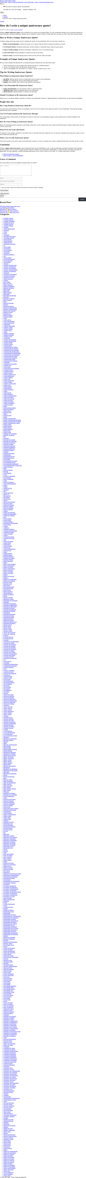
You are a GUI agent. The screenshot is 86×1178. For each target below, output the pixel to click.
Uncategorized (7, 1109)
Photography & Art (8, 846)
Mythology (6, 791)
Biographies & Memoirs (9, 295)
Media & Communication (10, 744)
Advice (5, 232)
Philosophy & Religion (9, 839)
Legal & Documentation (9, 673)
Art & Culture (7, 247)
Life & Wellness (7, 684)
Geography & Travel (8, 538)
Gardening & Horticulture (10, 531)
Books (5, 301)
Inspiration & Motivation (9, 606)
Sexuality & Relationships (10, 966)
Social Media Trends (8, 992)
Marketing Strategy (8, 740)
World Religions (7, 1148)
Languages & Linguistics (10, 658)
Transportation (7, 1096)
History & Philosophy (9, 568)
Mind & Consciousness (9, 766)
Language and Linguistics (10, 653)
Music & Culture (7, 779)
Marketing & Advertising (10, 738)
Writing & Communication (10, 1151)
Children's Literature (8, 333)
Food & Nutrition (8, 521)
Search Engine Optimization (10, 957)
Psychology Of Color (9, 896)
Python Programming (9, 904)
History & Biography (9, 565)
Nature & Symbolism (9, 804)
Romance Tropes (7, 943)
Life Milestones (7, 690)
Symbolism (6, 1046)
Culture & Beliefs (8, 394)
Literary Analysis (7, 707)
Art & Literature (7, 250)
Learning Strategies (8, 667)
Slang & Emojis (7, 971)
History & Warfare (8, 571)
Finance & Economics (9, 502)
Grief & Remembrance (9, 549)
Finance (5, 500)
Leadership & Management (10, 664)
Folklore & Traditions (9, 515)
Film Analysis (7, 496)
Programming (7, 880)
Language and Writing (9, 655)
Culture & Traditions (8, 403)
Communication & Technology (11, 354)
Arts (4, 256)
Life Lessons (6, 688)
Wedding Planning (8, 1121)
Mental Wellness (7, 751)
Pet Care (5, 831)
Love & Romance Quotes (10, 735)
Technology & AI (8, 1068)
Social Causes (7, 972)
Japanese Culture (7, 631)
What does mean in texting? (8, 209)
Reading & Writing (8, 910)
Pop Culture (6, 870)
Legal (4, 669)
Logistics (5, 729)
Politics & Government (9, 864)
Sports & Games (7, 1042)
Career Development (8, 321)
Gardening (6, 527)
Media (5, 743)
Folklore (5, 511)
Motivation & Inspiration (9, 773)
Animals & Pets (7, 242)
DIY (4, 436)
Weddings (6, 1122)
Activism (5, 227)
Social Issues (6, 981)
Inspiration (6, 602)
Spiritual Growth (7, 1010)
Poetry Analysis (7, 857)
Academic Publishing (9, 221)
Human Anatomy (8, 591)
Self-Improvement (8, 964)
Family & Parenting (8, 482)
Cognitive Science (8, 344)
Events (5, 474)
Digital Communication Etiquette (12, 420)
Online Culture (7, 816)
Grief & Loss (6, 547)
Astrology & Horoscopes (10, 265)
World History (7, 1145)
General (5, 17)
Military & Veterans (8, 758)
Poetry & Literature (8, 854)
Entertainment (7, 455)
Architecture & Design (9, 244)
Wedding (5, 1118)
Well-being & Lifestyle (9, 1125)
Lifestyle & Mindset (8, 697)
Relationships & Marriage (10, 927)
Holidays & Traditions (9, 581)
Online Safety (7, 817)
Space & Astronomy (8, 1005)
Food (4, 517)
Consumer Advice (8, 370)
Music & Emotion (8, 781)
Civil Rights (6, 338)
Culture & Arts (7, 392)
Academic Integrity (8, 219)
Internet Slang (7, 626)
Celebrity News (7, 330)
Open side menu (5, 193)
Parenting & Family (8, 822)
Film (4, 491)
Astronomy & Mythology (10, 274)
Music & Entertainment (9, 782)
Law (4, 659)
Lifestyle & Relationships (10, 700)
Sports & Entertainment (9, 1039)
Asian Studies (7, 262)
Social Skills (6, 998)
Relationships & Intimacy (10, 922)
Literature (5, 716)
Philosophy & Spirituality (10, 840)
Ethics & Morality (8, 470)
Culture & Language (8, 398)
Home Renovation (8, 588)
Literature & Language (9, 722)
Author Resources (8, 279)
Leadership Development (10, 666)
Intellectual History (8, 619)
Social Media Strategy (9, 989)
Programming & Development (11, 881)
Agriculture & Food (8, 238)
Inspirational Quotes (8, 615)
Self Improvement (8, 961)
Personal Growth (7, 829)
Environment (6, 459)
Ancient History (7, 239)
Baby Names (6, 282)
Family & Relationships (9, 483)
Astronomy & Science (9, 276)
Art (4, 245)
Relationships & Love (9, 925)
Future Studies (7, 524)
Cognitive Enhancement (9, 341)
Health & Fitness (7, 555)
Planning (5, 851)
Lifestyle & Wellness (8, 703)
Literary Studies (7, 713)
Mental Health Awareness (10, 749)
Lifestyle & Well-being (9, 702)
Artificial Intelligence (9, 254)
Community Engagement (10, 364)
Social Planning (7, 993)
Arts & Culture (7, 257)
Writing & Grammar (8, 1159)
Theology (5, 1093)
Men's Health (6, 746)
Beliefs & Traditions (8, 288)
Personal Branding (8, 825)
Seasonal (5, 958)
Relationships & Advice (9, 914)
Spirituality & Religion (9, 1030)
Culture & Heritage (8, 397)
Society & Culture (8, 1002)
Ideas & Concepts (8, 597)
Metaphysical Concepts (9, 755)
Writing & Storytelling (9, 1166)
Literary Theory (7, 714)
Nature (5, 798)
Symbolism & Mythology (10, 1059)
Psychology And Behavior (10, 895)
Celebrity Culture (8, 327)
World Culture (7, 1142)
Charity (5, 332)
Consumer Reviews (8, 371)
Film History (6, 497)
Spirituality (6, 1015)
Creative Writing (7, 382)
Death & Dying (7, 412)
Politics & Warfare (8, 869)
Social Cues (6, 977)
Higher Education (8, 561)
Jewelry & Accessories (9, 632)
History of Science (8, 573)
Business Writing (7, 317)
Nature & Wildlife (8, 805)
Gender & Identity (8, 534)
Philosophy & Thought (9, 843)
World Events (7, 1144)
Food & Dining (7, 518)
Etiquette (5, 471)
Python (5, 902)
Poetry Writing (7, 858)
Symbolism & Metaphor (9, 1056)
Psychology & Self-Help (9, 890)
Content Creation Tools (9, 374)
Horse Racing (7, 590)
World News (6, 1147)
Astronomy (6, 273)
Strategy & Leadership (9, 1043)
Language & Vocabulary (9, 649)
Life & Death (6, 679)
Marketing (6, 737)
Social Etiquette (7, 980)
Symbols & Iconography (9, 1062)
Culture (5, 391)
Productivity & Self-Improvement (12, 873)
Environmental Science (9, 462)
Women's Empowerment (9, 1136)
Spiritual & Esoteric (8, 1008)
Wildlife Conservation (9, 1130)
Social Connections (8, 975)
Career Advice (7, 320)
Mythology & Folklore (9, 793)
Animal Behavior (8, 241)
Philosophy (6, 834)
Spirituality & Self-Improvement (11, 1031)
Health (5, 552)
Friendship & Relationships (10, 523)
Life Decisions (7, 687)
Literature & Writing (8, 726)
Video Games (7, 1112)
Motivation (6, 772)
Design (5, 414)
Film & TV (6, 494)
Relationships (6, 913)
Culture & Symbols (8, 402)
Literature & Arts (7, 717)
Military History (7, 761)
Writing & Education (8, 1157)
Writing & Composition (9, 1153)
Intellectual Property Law (10, 622)
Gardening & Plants (8, 532)
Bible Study (6, 291)
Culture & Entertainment (9, 395)
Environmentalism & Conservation (12, 465)
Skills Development (8, 969)
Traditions (6, 1095)
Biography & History (9, 298)
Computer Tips (7, 365)
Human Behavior (8, 593)
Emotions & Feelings (9, 453)
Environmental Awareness (10, 461)
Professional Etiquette (9, 878)
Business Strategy (8, 315)
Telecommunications (8, 1090)
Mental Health (7, 747)
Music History (7, 787)
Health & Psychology (9, 558)
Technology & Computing (10, 1072)
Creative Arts (6, 379)
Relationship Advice (8, 911)
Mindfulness (6, 767)
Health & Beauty (7, 553)
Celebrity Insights (8, 329)
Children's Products (8, 335)
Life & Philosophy (8, 681)
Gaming (5, 526)
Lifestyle (5, 693)
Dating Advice (7, 411)
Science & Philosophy (9, 951)
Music (5, 778)
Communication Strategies (10, 361)
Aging (5, 233)
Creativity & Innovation (9, 383)
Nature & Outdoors (8, 801)
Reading (5, 908)
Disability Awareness (9, 435)
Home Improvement (8, 587)
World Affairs (7, 1140)
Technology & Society (9, 1084)
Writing (5, 1150)
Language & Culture (8, 643)
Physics (5, 849)
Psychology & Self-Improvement (12, 892)
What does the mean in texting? (9, 211)
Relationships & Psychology (10, 928)
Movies (5, 775)
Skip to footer (12, 0)
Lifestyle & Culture (8, 694)
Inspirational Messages (9, 614)
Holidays (5, 578)
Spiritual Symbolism (8, 1012)
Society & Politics (8, 1004)
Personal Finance (7, 828)
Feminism (6, 490)
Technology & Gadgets (9, 1077)
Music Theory (7, 790)
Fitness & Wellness (8, 508)
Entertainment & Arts (9, 456)
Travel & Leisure (7, 1107)
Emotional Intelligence (9, 447)
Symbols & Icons (8, 1063)
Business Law (7, 314)
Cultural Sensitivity (8, 389)
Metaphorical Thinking (9, 754)
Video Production (8, 1113)
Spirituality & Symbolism (10, 1033)
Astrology (6, 263)
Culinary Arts (6, 385)
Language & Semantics (9, 647)
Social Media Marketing (9, 986)
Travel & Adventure (8, 1103)
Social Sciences (7, 996)
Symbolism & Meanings (9, 1054)
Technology (6, 1066)
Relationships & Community (10, 917)
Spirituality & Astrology (9, 1016)
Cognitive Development (9, 339)
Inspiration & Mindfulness (10, 605)
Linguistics (6, 705)
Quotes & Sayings (8, 907)
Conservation (6, 367)
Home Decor (6, 585)
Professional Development (10, 876)
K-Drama (5, 635)
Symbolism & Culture (9, 1048)
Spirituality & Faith (8, 1019)
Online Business (7, 813)
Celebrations (6, 324)
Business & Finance (8, 306)
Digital (5, 417)
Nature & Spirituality (8, 802)
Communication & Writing (10, 356)
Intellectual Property (8, 620)
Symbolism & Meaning (9, 1052)
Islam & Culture (7, 629)
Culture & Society (8, 400)
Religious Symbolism (9, 939)
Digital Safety (7, 430)
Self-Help (5, 963)
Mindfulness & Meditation (10, 769)
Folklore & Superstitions (9, 514)
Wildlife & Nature (8, 1128)
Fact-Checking (7, 477)
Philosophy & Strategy (9, 842)
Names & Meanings (8, 796)
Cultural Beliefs (7, 386)
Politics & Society (8, 867)
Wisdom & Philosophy (9, 1134)
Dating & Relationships (9, 408)
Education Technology (9, 442)
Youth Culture (7, 1175)
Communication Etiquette (10, 358)
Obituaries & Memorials (9, 810)
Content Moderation (8, 376)
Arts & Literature (7, 260)
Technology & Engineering (10, 1075)
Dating (5, 406)
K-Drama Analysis (8, 637)
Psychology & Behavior (9, 886)
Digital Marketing (8, 429)
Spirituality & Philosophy (10, 1025)
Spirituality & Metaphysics (10, 1021)
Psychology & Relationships (10, 889)
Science (5, 946)
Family (5, 480)
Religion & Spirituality (9, 937)
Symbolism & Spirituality (10, 1060)
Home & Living (7, 584)
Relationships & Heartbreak (10, 920)
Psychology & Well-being (10, 893)
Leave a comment (18, 29)
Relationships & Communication (12, 916)
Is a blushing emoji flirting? (7, 207)
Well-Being (6, 1124)
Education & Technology (10, 441)
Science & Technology (9, 952)
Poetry (5, 852)
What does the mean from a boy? (9, 212)
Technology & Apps (8, 1069)
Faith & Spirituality (8, 479)
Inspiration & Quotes (8, 608)
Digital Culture (7, 424)
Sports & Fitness (7, 1040)
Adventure (6, 230)
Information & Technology (10, 600)
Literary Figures (7, 710)
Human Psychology (8, 594)
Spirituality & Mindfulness (10, 1022)
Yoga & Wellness (8, 1174)
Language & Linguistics (9, 644)
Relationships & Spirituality (10, 933)
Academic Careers (8, 218)
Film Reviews (7, 499)
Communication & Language (11, 350)
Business (5, 304)
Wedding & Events (8, 1119)
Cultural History (7, 388)
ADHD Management (9, 229)
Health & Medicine (8, 556)
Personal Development (9, 826)
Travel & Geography (8, 1106)
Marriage (5, 741)
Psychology (6, 884)
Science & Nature (8, 949)
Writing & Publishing (9, 1165)
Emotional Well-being (9, 449)
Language (6, 640)
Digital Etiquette (7, 426)
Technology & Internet (9, 1080)
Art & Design (7, 248)
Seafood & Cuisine (8, 955)
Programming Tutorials (9, 883)
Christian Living (7, 336)
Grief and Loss (7, 550)
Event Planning (7, 473)
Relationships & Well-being (10, 934)
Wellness (5, 1127)
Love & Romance (8, 734)
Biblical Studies (7, 292)
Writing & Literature (8, 1162)
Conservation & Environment (11, 368)
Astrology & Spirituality (9, 271)
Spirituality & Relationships (10, 1028)
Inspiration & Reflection (9, 609)
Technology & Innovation (10, 1078)
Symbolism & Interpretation (10, 1051)
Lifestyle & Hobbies (8, 696)
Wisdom (5, 1133)
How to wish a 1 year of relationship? (13, 155)
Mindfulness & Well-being (10, 770)
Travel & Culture (7, 1104)
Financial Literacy (8, 503)
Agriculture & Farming (9, 236)
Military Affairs (7, 760)
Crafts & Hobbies (8, 377)
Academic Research (8, 222)
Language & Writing (8, 650)
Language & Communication (11, 641)
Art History (6, 253)
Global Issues (6, 544)
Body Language (7, 300)
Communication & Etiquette (10, 348)
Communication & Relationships (12, 353)
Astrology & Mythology (9, 268)
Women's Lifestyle (8, 1137)
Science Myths (7, 954)
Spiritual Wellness (8, 1013)
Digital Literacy (7, 427)
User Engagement (8, 1110)
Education (6, 438)
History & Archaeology (9, 564)
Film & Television (8, 493)
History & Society (8, 570)
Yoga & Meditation (8, 1172)
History (5, 562)
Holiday (5, 575)
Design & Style (7, 415)
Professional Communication (11, 875)
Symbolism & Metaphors (10, 1057)
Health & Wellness (8, 559)
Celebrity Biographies (9, 326)
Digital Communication (9, 418)
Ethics (5, 468)
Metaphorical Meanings (9, 752)
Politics (5, 861)
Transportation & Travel (9, 1100)
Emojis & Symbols (8, 444)
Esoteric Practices (8, 467)
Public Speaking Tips (9, 899)
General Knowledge (8, 537)
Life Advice (6, 685)
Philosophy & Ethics (8, 836)
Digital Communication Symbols (12, 421)
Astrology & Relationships (10, 270)
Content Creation (7, 373)
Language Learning (8, 656)
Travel (5, 1101)
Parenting (5, 820)
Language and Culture (9, 652)
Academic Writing (8, 226)
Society (5, 1001)
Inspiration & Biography (9, 603)
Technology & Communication (11, 1071)
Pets (4, 832)
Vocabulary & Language (9, 1115)
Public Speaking (7, 898)
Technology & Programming (11, 1083)
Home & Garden (7, 582)
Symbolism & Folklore (9, 1049)
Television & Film (8, 1092)
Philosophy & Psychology (10, 837)
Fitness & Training (8, 506)
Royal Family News (8, 945)
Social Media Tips (8, 990)
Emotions (5, 452)
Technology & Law (8, 1081)
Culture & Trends (8, 405)
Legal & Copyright (8, 672)
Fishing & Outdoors (8, 505)
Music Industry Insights (9, 788)
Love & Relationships (9, 732)
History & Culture (8, 567)
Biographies (6, 294)
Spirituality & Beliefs (9, 1018)
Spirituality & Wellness (9, 1036)
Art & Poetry (6, 251)
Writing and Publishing (9, 1168)
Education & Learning (9, 439)
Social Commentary (8, 974)
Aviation (5, 280)
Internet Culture (7, 625)
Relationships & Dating (9, 919)
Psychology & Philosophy (10, 887)
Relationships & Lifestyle (10, 924)
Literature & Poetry (8, 725)
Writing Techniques (8, 1169)
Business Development (9, 310)
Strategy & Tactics (8, 1045)
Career (5, 318)
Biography (6, 297)
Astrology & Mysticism (9, 266)
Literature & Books (8, 719)
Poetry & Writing (7, 855)
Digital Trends (7, 432)
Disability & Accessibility (10, 433)
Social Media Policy (8, 987)
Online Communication (9, 814)
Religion (5, 936)
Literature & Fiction (8, 720)
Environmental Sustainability (11, 464)
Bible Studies (6, 289)
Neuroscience (7, 807)
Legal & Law (6, 675)
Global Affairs (7, 543)
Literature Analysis (8, 728)
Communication (7, 345)
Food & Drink (7, 520)
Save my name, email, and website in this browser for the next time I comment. (22, 187)
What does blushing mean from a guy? (10, 206)
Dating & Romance (8, 409)
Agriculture (6, 235)
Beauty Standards (8, 285)
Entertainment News (8, 458)
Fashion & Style (7, 488)
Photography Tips (8, 848)
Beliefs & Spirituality (9, 286)
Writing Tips (6, 1171)
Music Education (7, 785)
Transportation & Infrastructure (11, 1098)
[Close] (5, 195)
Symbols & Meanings (9, 1065)
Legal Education (7, 676)
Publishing (6, 901)
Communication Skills (9, 359)
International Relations (9, 623)
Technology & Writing (9, 1087)
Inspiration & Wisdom (9, 611)
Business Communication (10, 309)
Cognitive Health (7, 342)
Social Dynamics (7, 978)
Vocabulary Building (8, 1116)
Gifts (4, 540)
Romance (5, 940)
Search (2, 196)
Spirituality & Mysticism (9, 1024)
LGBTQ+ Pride (7, 678)
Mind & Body (7, 764)
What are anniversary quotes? (11, 154)
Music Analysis (7, 784)
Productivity (6, 872)
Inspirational (6, 612)
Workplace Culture (8, 1139)
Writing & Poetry (7, 1163)
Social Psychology (8, 995)
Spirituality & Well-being (10, 1034)
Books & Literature (8, 303)
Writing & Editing (8, 1156)
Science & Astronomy (9, 948)
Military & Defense (8, 757)
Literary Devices (7, 708)
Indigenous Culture (8, 599)
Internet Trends (7, 628)
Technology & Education (10, 1074)
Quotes (12, 29)
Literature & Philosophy (9, 723)
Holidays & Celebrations (9, 579)
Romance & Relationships (10, 942)
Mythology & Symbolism (10, 795)
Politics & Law (7, 866)
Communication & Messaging (11, 351)
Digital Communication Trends (11, 423)
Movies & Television (8, 776)
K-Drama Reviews (8, 638)
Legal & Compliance (8, 670)
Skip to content (4, 0)
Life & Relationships (8, 682)
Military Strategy (7, 763)
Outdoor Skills (7, 819)
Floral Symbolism (8, 509)
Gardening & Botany (9, 529)
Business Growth (8, 312)
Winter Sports (7, 1131)
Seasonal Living (7, 960)
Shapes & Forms (7, 968)
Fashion (5, 487)
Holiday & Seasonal (8, 576)
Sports (5, 1037)
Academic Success (8, 224)
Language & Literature (9, 646)
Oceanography (7, 811)
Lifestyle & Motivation (9, 699)
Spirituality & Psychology (10, 1027)
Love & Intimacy (7, 731)
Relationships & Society (9, 931)
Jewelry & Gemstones (9, 634)
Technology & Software (9, 1086)
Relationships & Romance (10, 930)
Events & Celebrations (9, 476)
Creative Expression (8, 380)
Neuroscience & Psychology (10, 808)
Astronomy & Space (8, 277)
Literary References (8, 711)
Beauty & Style (7, 283)
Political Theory (7, 860)
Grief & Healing (7, 546)
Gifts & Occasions (8, 541)
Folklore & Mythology (9, 512)
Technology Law (7, 1089)
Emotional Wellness (8, 450)
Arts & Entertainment (9, 259)
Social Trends (7, 999)
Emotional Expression (9, 446)
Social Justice (6, 983)
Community (6, 362)
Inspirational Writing (8, 617)
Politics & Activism (8, 863)
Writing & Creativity (8, 1154)
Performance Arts (8, 823)
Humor (5, 596)
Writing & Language (8, 1160)
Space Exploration (8, 1007)
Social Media (6, 984)
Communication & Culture (10, 347)
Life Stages (6, 691)
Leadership (6, 663)
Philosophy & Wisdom (9, 845)
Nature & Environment (9, 799)
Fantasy (5, 485)
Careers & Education (8, 323)
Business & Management (10, 307)
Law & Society (7, 661)
